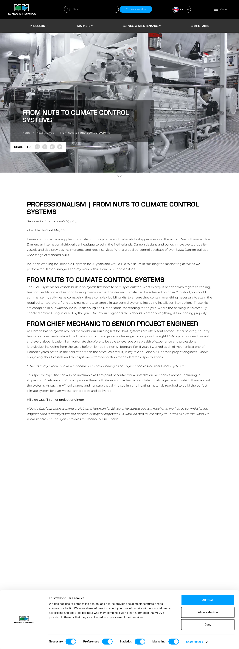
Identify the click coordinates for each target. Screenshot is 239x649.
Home (26, 132)
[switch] (107, 642)
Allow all (207, 600)
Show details (194, 641)
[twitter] (59, 146)
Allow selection (208, 612)
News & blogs (45, 132)
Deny (207, 624)
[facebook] (44, 146)
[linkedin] (52, 146)
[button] (182, 9)
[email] (37, 146)
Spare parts (200, 26)
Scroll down (119, 176)
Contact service (136, 9)
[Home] (35, 9)
